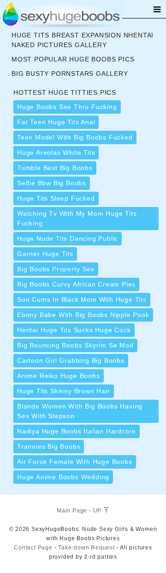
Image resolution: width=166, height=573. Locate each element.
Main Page (72, 510)
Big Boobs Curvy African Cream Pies (76, 284)
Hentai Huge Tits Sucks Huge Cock (74, 330)
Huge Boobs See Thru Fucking (67, 106)
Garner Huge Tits (45, 253)
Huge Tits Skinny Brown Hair (63, 391)
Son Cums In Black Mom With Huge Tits (82, 299)
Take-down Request (86, 547)
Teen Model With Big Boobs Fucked (75, 137)
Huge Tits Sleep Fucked (56, 198)
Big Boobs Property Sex (56, 269)
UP (98, 510)
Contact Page (33, 547)
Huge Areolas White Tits (56, 152)
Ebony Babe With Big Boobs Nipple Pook (83, 314)
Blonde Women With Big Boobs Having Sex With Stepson (79, 411)
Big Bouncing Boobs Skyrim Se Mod (75, 345)
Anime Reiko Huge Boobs (58, 375)
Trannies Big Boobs (48, 446)
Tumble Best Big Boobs (55, 167)
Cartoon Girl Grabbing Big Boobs (71, 360)
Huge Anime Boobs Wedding (63, 477)
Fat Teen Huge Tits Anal (56, 122)
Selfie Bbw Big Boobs (51, 183)
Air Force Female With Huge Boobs (74, 461)
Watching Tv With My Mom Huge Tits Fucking (76, 218)
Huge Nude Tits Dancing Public (67, 238)
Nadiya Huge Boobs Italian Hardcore (76, 431)
